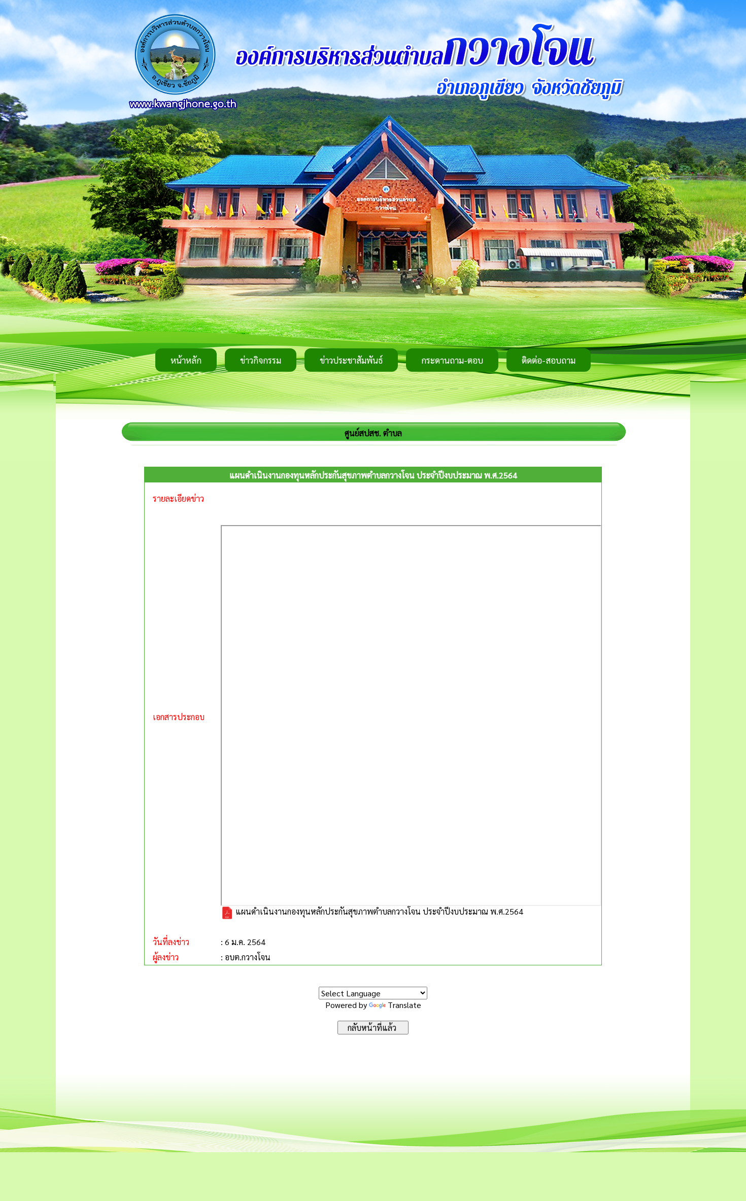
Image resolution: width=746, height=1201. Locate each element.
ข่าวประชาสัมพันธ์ (351, 360)
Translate (404, 1004)
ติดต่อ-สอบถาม (548, 360)
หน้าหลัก (186, 360)
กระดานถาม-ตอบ (452, 360)
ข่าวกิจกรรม (260, 360)
